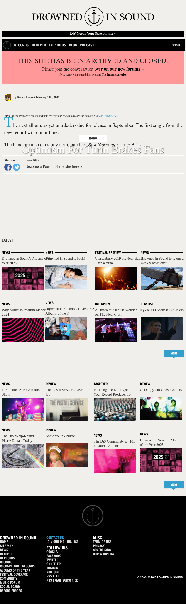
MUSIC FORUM (10, 582)
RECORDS (6, 562)
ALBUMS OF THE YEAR (15, 570)
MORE (174, 353)
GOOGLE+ (52, 551)
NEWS (4, 550)
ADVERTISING (102, 550)
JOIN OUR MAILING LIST (62, 541)
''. (108, 115)
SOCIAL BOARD (10, 586)
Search (176, 45)
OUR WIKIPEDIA (103, 554)
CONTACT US (55, 537)
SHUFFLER (53, 564)
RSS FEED (52, 576)
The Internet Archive (114, 74)
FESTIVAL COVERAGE (14, 574)
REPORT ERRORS (11, 590)
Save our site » (93, 33)
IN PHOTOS (7, 558)
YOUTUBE (52, 572)
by (24, 97)
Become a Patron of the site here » (53, 166)
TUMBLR (52, 568)
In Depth (39, 45)
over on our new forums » (119, 69)
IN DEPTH (6, 554)
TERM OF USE (102, 541)
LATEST (7, 240)
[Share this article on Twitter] (16, 167)
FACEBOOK (53, 555)
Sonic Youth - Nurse (60, 436)
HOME (4, 541)
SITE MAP (6, 545)
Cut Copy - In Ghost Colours (161, 390)
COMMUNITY (8, 578)
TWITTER (52, 560)
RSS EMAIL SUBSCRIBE (62, 580)
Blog (73, 45)
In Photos (57, 45)
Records (21, 45)
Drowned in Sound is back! (65, 258)
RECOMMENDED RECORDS (17, 566)
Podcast (87, 45)
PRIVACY (99, 545)
